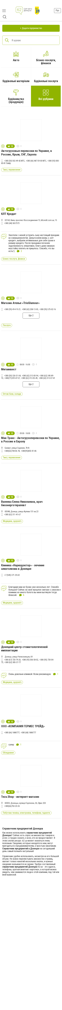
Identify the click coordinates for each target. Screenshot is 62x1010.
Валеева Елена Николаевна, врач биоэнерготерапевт (22, 503)
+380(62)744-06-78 (12, 451)
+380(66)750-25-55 (12, 806)
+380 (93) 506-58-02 (30, 660)
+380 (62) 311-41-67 (12, 514)
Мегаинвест (8, 369)
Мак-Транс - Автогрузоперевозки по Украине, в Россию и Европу (30, 439)
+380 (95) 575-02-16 (48, 309)
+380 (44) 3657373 (11, 223)
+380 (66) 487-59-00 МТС (36, 161)
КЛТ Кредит (8, 214)
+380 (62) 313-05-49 (29, 378)
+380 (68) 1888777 (28, 732)
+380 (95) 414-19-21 (12, 309)
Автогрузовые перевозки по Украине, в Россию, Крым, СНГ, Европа (26, 152)
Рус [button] (57, 10)
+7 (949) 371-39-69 (12, 575)
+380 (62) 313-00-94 (30, 375)
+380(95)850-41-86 (28, 451)
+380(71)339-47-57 (12, 378)
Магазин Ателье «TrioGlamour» (20, 303)
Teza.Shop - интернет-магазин (20, 796)
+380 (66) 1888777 (11, 732)
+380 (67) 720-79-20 (12, 660)
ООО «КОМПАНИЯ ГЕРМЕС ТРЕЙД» (23, 726)
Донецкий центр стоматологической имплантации (24, 648)
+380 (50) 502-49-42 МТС (14, 161)
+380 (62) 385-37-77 (12, 662)
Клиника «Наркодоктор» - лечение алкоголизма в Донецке (22, 567)
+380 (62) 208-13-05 (30, 309)
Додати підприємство (32, 28)
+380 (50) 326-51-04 (12, 375)
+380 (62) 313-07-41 (47, 378)
